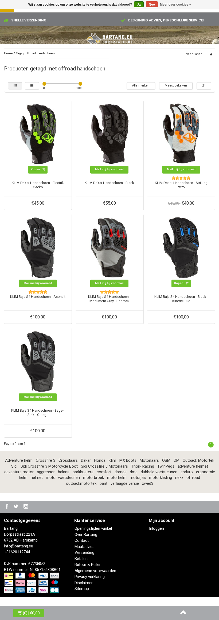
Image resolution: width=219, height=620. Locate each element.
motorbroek (93, 477)
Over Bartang (86, 534)
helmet (37, 477)
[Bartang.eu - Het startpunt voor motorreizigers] (109, 38)
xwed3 (147, 483)
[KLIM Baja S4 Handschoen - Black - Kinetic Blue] (181, 247)
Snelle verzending (28, 20)
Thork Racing (142, 466)
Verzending (84, 552)
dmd (134, 471)
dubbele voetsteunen (159, 471)
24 (203, 85)
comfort (104, 471)
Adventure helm (19, 460)
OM (176, 460)
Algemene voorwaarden (95, 570)
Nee (152, 4)
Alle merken (141, 85)
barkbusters (83, 471)
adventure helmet (193, 466)
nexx (179, 477)
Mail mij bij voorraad (109, 169)
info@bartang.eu (18, 546)
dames (121, 471)
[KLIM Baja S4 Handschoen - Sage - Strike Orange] (38, 361)
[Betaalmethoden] (32, 583)
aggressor (46, 471)
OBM (166, 460)
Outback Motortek (198, 460)
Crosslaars (68, 460)
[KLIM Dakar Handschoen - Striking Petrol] (181, 133)
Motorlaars (149, 460)
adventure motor (19, 471)
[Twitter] (16, 507)
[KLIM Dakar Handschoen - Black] (109, 133)
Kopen (36, 169)
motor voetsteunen (63, 477)
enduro (187, 471)
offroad (193, 477)
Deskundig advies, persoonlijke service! (166, 20)
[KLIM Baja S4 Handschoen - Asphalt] (38, 247)
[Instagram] (26, 507)
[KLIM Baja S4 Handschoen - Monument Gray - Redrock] (109, 247)
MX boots (127, 460)
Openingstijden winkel (93, 528)
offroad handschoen (40, 53)
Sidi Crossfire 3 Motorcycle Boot (49, 466)
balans (63, 471)
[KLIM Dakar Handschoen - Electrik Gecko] (38, 133)
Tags (19, 53)
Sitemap (82, 588)
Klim (112, 460)
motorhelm (117, 477)
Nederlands (194, 54)
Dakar (86, 460)
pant (103, 483)
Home (8, 53)
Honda (99, 460)
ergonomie (205, 471)
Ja (139, 4)
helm (23, 477)
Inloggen (156, 528)
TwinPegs (165, 466)
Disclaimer (84, 582)
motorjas (138, 477)
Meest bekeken (176, 85)
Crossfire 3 (45, 460)
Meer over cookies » (175, 4)
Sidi (14, 466)
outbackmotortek (81, 483)
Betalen (81, 558)
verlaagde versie (125, 483)
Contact (82, 540)
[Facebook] (7, 507)
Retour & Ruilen (88, 564)
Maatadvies (85, 546)
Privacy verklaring (90, 576)
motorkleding (160, 477)
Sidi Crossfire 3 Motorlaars (104, 466)
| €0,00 (31, 613)
